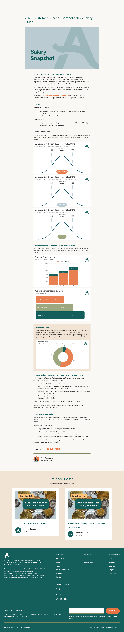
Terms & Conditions (24, 627)
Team (58, 566)
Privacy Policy (9, 627)
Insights (59, 573)
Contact (59, 577)
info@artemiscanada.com (65, 589)
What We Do (60, 559)
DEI (85, 559)
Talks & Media (89, 562)
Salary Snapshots (62, 570)
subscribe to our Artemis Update (57, 95)
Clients (58, 562)
